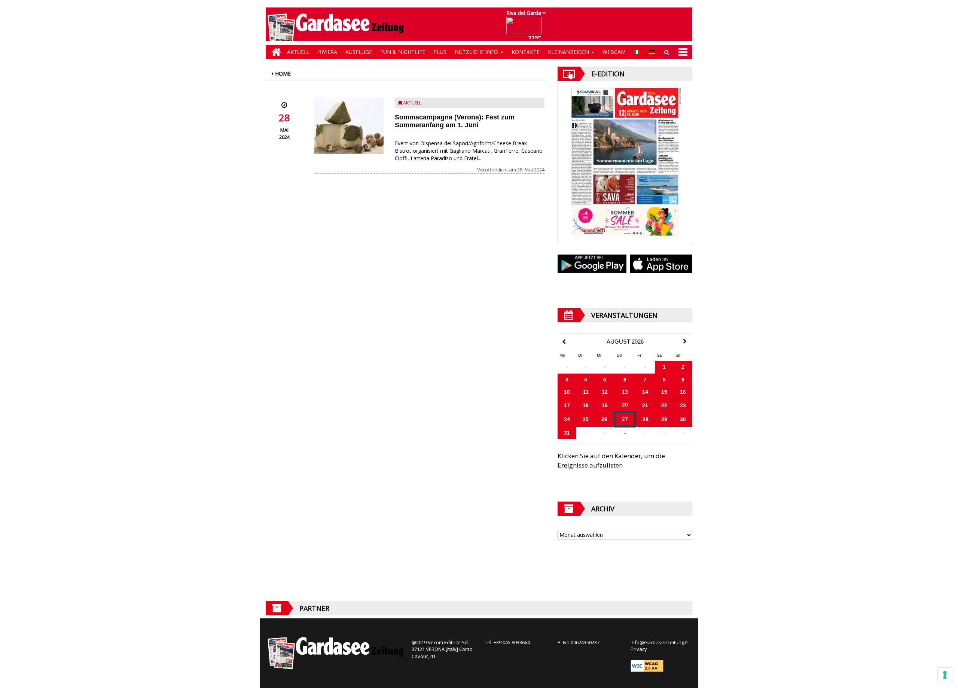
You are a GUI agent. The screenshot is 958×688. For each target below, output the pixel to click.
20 (625, 405)
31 (567, 433)
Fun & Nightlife (402, 51)
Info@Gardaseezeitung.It (659, 642)
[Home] (274, 52)
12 (605, 392)
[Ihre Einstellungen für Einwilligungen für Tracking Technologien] (945, 675)
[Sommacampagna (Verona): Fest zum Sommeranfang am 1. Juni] (349, 126)
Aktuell (298, 51)
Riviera (327, 51)
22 (664, 405)
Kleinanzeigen (569, 51)
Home (283, 73)
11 (586, 392)
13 (625, 392)
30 (683, 419)
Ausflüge (358, 51)
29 (664, 419)
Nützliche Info (477, 51)
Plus (439, 51)
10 (567, 392)
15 (664, 392)
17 (567, 405)
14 (645, 392)
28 (646, 419)
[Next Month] (685, 341)
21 (645, 405)
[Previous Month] (564, 342)
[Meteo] (525, 29)
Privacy (639, 649)
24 (567, 419)
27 (625, 419)
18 (586, 405)
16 (683, 392)
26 (604, 419)
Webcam (614, 51)
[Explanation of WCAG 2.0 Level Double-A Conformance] (647, 665)
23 (683, 405)
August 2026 (625, 342)
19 (605, 405)
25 (586, 419)
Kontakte (526, 51)
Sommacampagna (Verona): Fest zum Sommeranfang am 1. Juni (455, 121)
